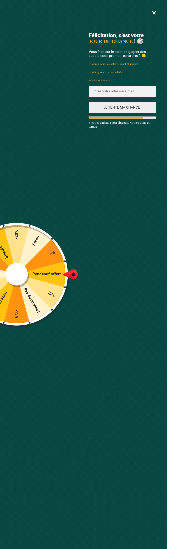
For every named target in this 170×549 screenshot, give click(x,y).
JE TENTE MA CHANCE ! (122, 107)
